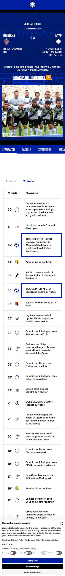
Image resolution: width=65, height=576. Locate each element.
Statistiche (44, 149)
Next (62, 108)
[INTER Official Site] (32, 5)
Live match (8, 149)
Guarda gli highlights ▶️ (32, 77)
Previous (2, 108)
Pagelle (26, 149)
